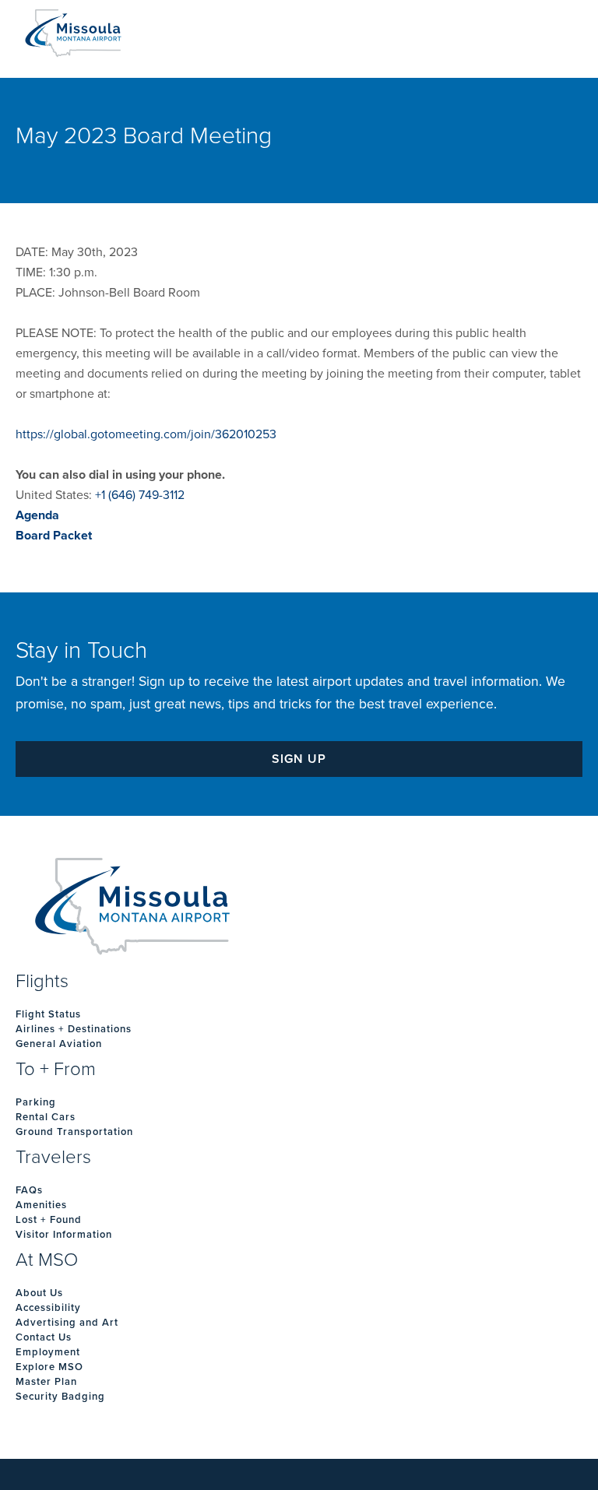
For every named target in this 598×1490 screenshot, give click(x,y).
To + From (56, 1070)
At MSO (47, 1260)
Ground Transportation (74, 1132)
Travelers (53, 1157)
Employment (48, 1352)
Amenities (41, 1205)
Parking (36, 1102)
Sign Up (299, 759)
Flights (42, 982)
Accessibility (48, 1308)
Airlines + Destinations (74, 1029)
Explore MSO (49, 1367)
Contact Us (44, 1337)
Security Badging (60, 1396)
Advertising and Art (67, 1322)
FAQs (29, 1190)
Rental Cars (46, 1117)
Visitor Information (64, 1234)
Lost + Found (49, 1220)
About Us (39, 1293)
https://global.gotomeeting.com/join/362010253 (146, 434)
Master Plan (46, 1382)
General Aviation (59, 1044)
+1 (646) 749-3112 (140, 495)
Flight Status (48, 1014)
